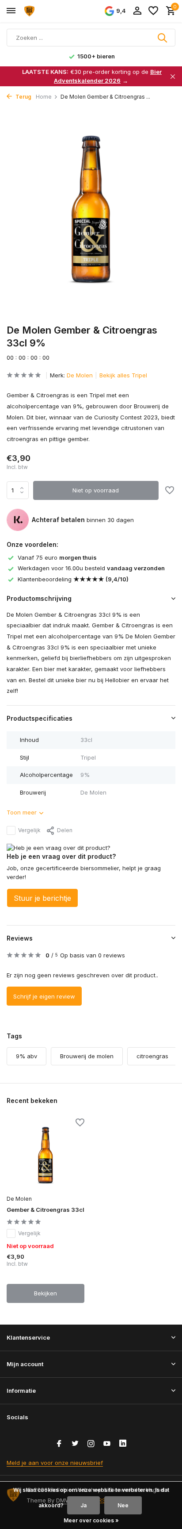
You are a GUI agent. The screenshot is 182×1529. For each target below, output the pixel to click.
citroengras (152, 1056)
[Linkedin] (122, 1444)
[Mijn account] (137, 11)
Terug (22, 96)
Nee (123, 1505)
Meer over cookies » (91, 1520)
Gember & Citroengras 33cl (45, 1209)
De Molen (80, 375)
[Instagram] (91, 1444)
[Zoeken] (163, 37)
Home (44, 96)
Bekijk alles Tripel (123, 375)
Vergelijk (29, 830)
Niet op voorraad (95, 490)
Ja (83, 1505)
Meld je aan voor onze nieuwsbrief (55, 1462)
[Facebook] (59, 1444)
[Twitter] (75, 1444)
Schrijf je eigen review (44, 996)
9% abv (26, 1056)
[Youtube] (106, 1444)
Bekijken (45, 1293)
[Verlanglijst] (153, 11)
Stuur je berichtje (42, 898)
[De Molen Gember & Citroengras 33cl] (45, 1155)
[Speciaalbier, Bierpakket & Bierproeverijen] (46, 11)
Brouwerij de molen (87, 1056)
